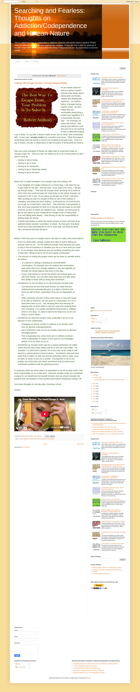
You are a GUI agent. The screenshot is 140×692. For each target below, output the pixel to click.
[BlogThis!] (48, 436)
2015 (94, 399)
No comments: (38, 436)
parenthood (44, 438)
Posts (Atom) (26, 447)
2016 (94, 396)
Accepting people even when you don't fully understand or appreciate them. (112, 100)
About (27, 61)
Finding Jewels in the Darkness (110, 134)
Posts (95, 318)
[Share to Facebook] (52, 436)
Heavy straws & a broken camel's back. (112, 178)
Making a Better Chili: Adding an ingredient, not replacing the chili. (111, 145)
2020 (94, 386)
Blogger (88, 678)
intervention (37, 438)
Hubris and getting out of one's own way (104, 427)
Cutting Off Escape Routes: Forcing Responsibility (40, 83)
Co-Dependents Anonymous (100, 573)
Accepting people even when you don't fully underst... (110, 379)
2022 (94, 375)
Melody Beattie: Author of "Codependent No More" (107, 567)
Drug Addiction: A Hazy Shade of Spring (113, 156)
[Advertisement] (108, 259)
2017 (94, 394)
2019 (94, 388)
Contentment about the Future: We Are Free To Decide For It (112, 123)
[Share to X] (50, 436)
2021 (94, 383)
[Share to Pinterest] (54, 436)
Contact (35, 61)
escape (31, 438)
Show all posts (61, 76)
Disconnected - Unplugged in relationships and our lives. (110, 112)
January (96, 377)
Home (18, 61)
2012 (94, 401)
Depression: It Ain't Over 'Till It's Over (112, 77)
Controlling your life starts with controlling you (105, 429)
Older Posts (80, 444)
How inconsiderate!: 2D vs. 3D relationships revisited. (108, 434)
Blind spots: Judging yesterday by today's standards (107, 431)
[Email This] (46, 436)
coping (21, 438)
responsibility (50, 438)
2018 (94, 391)
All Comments (97, 322)
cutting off (26, 438)
